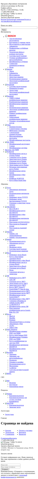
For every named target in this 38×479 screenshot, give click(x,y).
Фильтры (12, 383)
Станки (12, 146)
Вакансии (22, 434)
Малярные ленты (15, 247)
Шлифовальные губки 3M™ (19, 299)
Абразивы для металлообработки (16, 357)
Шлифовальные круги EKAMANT (17, 211)
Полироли (13, 360)
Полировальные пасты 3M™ (19, 293)
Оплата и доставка (25, 430)
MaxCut (12, 316)
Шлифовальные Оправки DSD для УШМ (18, 338)
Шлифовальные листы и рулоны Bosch (18, 263)
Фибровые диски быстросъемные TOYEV (18, 200)
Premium (12, 320)
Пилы (11, 67)
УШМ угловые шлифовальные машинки (18, 99)
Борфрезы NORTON (16, 178)
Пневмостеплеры (15, 127)
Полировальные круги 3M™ (19, 291)
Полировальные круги (17, 241)
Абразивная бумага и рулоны (19, 322)
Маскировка (13, 366)
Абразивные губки (16, 324)
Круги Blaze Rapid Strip (17, 180)
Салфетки (12, 368)
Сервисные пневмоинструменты (16, 64)
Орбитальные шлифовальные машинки (18, 118)
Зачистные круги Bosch (17, 266)
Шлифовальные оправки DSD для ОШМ (18, 332)
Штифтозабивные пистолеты (19, 140)
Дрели (11, 71)
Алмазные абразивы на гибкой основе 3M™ (17, 302)
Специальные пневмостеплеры (15, 133)
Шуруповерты (14, 75)
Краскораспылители (16, 396)
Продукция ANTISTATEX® (19, 222)
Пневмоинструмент (16, 88)
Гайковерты (13, 73)
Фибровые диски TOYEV (18, 197)
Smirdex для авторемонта (18, 237)
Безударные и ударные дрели (19, 42)
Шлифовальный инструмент (19, 144)
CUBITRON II (14, 304)
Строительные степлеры (18, 129)
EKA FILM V (14, 209)
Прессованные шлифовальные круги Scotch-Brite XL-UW (19, 310)
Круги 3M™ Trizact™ (17, 287)
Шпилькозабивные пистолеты (16, 137)
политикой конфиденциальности (14, 476)
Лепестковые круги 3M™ (18, 283)
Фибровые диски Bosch (17, 255)
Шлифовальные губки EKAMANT (17, 215)
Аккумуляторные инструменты (15, 39)
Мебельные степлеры (17, 130)
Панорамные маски (16, 386)
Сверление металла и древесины (17, 273)
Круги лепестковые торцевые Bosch (16, 257)
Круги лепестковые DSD (18, 335)
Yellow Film (13, 327)
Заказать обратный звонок (10, 17)
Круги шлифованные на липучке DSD (18, 342)
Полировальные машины (18, 79)
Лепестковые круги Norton (18, 165)
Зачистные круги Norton (18, 159)
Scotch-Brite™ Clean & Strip (19, 289)
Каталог (8, 430)
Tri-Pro (11, 326)
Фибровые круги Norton (18, 163)
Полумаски (13, 385)
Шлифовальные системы (18, 148)
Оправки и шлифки (16, 362)
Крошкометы (14, 401)
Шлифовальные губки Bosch (19, 260)
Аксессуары (13, 90)
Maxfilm (12, 318)
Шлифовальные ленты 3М (18, 306)
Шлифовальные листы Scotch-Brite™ (17, 296)
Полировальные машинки (18, 107)
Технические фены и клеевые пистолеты (16, 53)
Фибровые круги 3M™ (17, 278)
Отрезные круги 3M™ (17, 281)
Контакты (22, 432)
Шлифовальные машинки (18, 104)
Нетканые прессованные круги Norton (18, 168)
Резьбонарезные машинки (18, 102)
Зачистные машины (16, 77)
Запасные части (15, 407)
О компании (9, 434)
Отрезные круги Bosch (17, 268)
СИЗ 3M (12, 280)
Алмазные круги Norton (17, 157)
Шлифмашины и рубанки (18, 61)
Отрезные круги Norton (17, 161)
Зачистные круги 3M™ (17, 285)
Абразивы (12, 354)
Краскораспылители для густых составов (18, 398)
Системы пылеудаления (17, 56)
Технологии (9, 432)
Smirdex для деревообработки (15, 234)
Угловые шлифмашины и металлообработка (18, 59)
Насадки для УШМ (12, 150)
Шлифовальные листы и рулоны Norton (18, 154)
